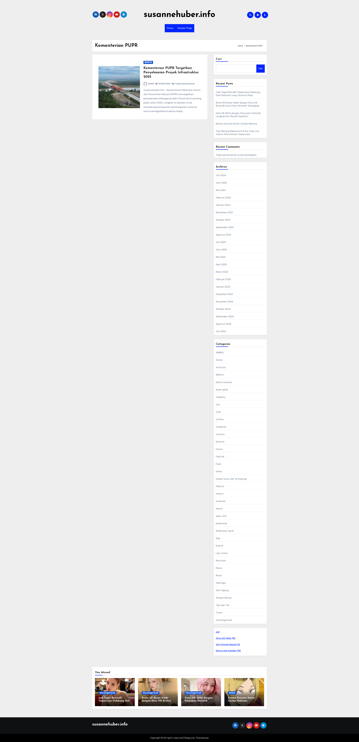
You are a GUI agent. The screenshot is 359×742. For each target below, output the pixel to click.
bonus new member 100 (228, 650)
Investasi (221, 501)
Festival (220, 456)
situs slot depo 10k (225, 638)
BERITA (148, 62)
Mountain (221, 560)
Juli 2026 (221, 175)
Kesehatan (221, 523)
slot (218, 632)
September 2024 (225, 316)
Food (218, 464)
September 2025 (225, 227)
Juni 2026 (221, 182)
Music (219, 575)
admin (151, 83)
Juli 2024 (221, 331)
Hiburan (220, 486)
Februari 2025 (223, 279)
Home (170, 28)
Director (220, 441)
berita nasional (224, 382)
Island (219, 508)
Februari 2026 (223, 197)
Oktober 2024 (223, 309)
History (220, 493)
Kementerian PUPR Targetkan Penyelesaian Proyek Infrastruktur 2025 (171, 72)
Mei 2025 (221, 257)
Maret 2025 (222, 272)
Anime (219, 360)
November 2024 (224, 301)
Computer (221, 427)
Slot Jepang (222, 590)
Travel (219, 612)
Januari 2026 (223, 205)
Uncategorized (224, 620)
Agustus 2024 (223, 324)
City (218, 404)
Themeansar (202, 738)
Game (219, 471)
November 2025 (224, 212)
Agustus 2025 (223, 234)
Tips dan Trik (223, 605)
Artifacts (221, 367)
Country (220, 434)
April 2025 (221, 264)
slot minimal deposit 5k (228, 644)
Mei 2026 (221, 190)
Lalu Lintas (222, 553)
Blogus (188, 738)
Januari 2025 (223, 286)
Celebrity (221, 397)
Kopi (218, 538)
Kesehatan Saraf (225, 531)
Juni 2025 (221, 249)
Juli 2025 (221, 242)
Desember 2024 (224, 294)
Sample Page (185, 28)
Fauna (219, 449)
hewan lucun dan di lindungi (231, 479)
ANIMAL (220, 352)
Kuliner (219, 545)
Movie (219, 568)
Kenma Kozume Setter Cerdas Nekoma (236, 123)
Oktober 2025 (223, 220)
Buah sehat (222, 389)
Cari (219, 59)
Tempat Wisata (224, 597)
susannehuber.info (179, 15)
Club (218, 412)
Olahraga (221, 583)
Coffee (220, 419)
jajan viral (221, 516)
